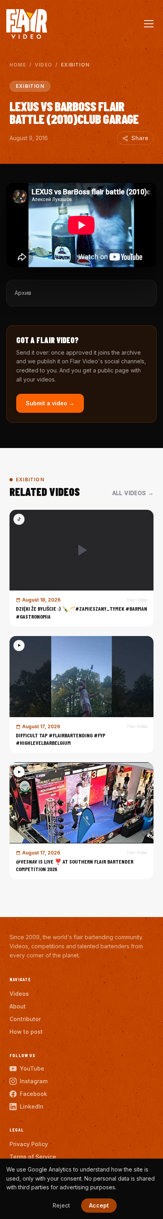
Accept (99, 1205)
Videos (19, 993)
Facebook (33, 1093)
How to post (26, 1031)
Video (43, 65)
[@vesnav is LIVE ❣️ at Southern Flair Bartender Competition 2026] (81, 820)
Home (17, 65)
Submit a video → (50, 403)
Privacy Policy (28, 1144)
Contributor (25, 1019)
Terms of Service (32, 1156)
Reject (61, 1205)
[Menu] (149, 23)
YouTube (32, 1068)
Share (139, 138)
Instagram (33, 1081)
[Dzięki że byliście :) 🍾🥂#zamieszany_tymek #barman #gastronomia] (81, 568)
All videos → (133, 493)
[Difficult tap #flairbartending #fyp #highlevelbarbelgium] (81, 694)
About (17, 1006)
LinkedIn (32, 1106)
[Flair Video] (26, 24)
